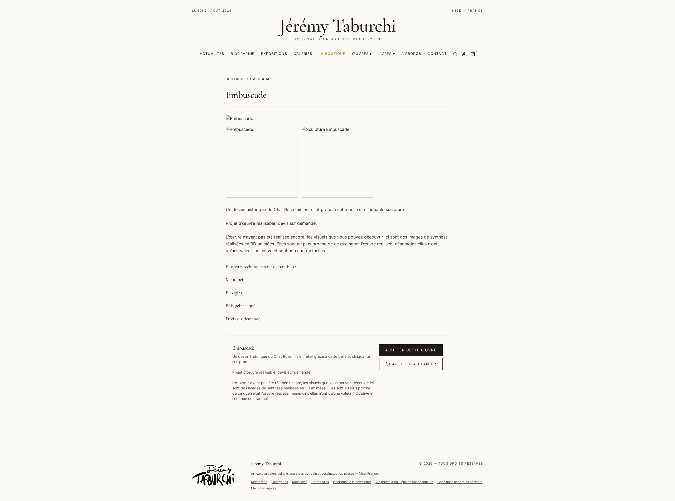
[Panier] (472, 53)
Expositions (274, 53)
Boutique (235, 79)
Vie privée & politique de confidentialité (404, 482)
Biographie (243, 53)
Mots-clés (299, 482)
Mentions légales (263, 488)
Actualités (212, 53)
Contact (437, 53)
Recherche (259, 482)
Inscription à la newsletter (352, 482)
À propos (411, 53)
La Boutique (332, 53)
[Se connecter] (463, 53)
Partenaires (320, 482)
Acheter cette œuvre (410, 350)
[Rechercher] (455, 54)
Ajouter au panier (414, 364)
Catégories (280, 482)
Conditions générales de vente (460, 482)
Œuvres (360, 53)
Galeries (302, 53)
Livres (385, 53)
